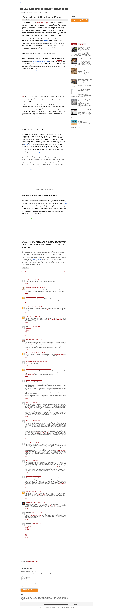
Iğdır (26, 533)
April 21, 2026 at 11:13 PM (34, 442)
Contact (46, 12)
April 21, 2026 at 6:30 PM (36, 380)
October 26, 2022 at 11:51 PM (35, 306)
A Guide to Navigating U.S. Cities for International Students (41, 17)
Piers (27, 442)
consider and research (42, 22)
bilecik (27, 329)
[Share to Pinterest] (28, 268)
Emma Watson (29, 297)
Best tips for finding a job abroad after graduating (84, 100)
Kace (27, 402)
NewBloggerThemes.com (70, 607)
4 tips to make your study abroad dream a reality (84, 90)
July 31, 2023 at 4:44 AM (34, 326)
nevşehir (27, 331)
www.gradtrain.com (39, 599)
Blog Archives (82, 44)
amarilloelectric (29, 502)
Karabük (27, 532)
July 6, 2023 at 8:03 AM (34, 316)
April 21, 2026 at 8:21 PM (34, 402)
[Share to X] (25, 268)
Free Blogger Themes (61, 607)
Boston (23, 96)
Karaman (27, 527)
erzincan (27, 330)
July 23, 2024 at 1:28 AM (37, 339)
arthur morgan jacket (31, 361)
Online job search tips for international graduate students (84, 70)
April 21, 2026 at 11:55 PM (34, 460)
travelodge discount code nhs (34, 301)
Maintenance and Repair (52, 505)
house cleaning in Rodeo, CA (43, 432)
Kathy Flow (28, 491)
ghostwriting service (59, 354)
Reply (26, 283)
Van (26, 530)
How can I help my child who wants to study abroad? (85, 110)
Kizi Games (28, 279)
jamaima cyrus (29, 287)
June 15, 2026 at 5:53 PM (37, 512)
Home (45, 271)
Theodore (28, 380)
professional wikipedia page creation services (49, 309)
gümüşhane (28, 328)
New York (59, 60)
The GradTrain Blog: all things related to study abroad (44, 8)
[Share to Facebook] (26, 268)
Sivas (26, 528)
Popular (74, 44)
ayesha (27, 316)
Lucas (27, 476)
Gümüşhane (28, 526)
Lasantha (54, 607)
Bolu (26, 535)
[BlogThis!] (24, 268)
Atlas (27, 460)
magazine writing (29, 344)
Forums (35, 12)
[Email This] (22, 268)
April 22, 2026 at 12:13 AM (35, 476)
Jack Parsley (29, 339)
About (41, 12)
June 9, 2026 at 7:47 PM (39, 502)
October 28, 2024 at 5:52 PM (38, 352)
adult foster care (29, 408)
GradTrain (29, 12)
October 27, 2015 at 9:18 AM (38, 279)
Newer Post (23, 271)
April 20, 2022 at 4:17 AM (38, 297)
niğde (26, 332)
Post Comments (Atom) (32, 561)
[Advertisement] (83, 32)
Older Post (66, 271)
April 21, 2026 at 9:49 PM (34, 420)
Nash (27, 420)
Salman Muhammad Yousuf (32, 369)
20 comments (34, 19)
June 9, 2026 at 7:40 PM (36, 491)
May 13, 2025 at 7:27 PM (45, 369)
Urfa (26, 534)
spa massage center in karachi (55, 319)
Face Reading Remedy (35, 515)
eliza (27, 306)
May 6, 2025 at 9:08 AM (41, 361)
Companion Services (41, 494)
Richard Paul (29, 352)
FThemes (43, 607)
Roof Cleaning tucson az (57, 389)
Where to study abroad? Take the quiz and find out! (85, 80)
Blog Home (23, 12)
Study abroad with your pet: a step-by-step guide (85, 59)
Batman (27, 529)
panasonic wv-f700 (54, 466)
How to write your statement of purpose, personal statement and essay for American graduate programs (85, 49)
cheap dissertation (36, 290)
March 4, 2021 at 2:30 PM (39, 287)
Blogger (75, 604)
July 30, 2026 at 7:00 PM (37, 523)
